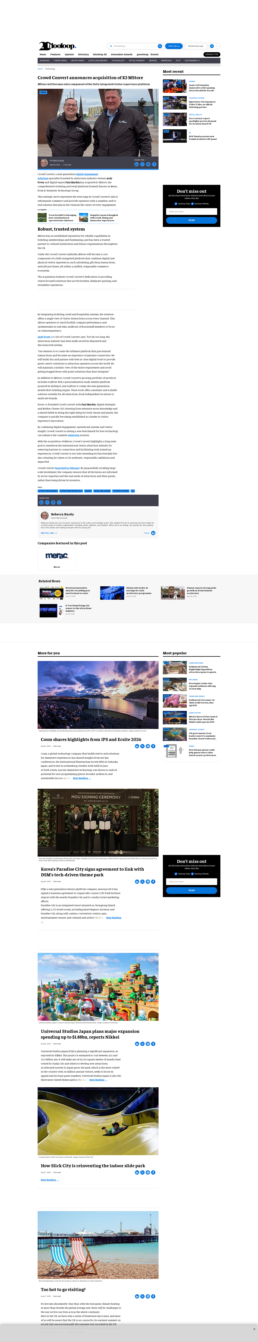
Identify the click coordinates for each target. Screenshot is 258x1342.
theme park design (197, 696)
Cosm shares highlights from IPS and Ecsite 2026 (91, 739)
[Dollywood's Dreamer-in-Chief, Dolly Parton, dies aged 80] (175, 700)
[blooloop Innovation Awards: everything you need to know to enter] (51, 592)
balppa (88, 491)
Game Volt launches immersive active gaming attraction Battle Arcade (202, 88)
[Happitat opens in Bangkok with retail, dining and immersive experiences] (83, 217)
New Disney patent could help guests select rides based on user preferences (202, 752)
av (190, 132)
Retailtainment (137, 60)
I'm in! (192, 220)
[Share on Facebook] (154, 164)
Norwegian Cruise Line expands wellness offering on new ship (202, 686)
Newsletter (212, 54)
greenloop (142, 54)
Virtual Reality (195, 114)
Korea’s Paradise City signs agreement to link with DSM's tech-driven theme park (92, 871)
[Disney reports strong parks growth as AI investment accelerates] (173, 592)
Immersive (166, 60)
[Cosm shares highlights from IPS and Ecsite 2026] (98, 694)
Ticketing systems (196, 98)
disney (191, 746)
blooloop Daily (184, 204)
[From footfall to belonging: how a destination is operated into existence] (42, 217)
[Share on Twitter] (142, 164)
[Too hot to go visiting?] (98, 1244)
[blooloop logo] (58, 46)
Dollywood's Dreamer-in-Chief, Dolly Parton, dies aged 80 (202, 702)
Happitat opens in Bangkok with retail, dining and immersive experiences (104, 218)
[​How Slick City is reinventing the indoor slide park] (98, 1120)
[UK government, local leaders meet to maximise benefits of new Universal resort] (175, 733)
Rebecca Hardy (58, 160)
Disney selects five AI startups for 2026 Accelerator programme (138, 590)
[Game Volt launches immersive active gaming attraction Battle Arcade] (175, 85)
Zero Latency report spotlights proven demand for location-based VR (202, 121)
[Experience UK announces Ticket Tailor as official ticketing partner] (175, 102)
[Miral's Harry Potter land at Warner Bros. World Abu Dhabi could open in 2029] (175, 717)
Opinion (69, 54)
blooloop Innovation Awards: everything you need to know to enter (78, 590)
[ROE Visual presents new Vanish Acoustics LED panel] (175, 135)
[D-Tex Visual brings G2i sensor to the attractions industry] (51, 610)
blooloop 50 (100, 54)
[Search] (160, 46)
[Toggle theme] (212, 46)
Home (40, 69)
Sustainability (192, 60)
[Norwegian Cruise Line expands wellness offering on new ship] (175, 684)
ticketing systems (120, 491)
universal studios (196, 729)
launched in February (67, 467)
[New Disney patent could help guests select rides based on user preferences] (175, 750)
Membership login (195, 46)
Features (55, 54)
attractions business (48, 491)
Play (178, 60)
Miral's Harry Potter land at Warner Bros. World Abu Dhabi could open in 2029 (203, 719)
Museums (44, 60)
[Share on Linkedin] (136, 164)
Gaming (192, 81)
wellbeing (193, 679)
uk (133, 491)
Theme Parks (60, 60)
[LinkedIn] (153, 533)
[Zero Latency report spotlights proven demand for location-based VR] (175, 119)
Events (155, 54)
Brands (153, 60)
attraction (74, 435)
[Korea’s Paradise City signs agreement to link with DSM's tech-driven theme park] (98, 822)
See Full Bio (47, 533)
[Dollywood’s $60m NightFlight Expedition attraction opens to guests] (175, 667)
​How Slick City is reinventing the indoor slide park (93, 1165)
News (43, 54)
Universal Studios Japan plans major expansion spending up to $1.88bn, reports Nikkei (90, 1034)
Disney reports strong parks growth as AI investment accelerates (201, 590)
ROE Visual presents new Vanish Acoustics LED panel (203, 137)
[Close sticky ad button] (254, 1329)
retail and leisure (102, 491)
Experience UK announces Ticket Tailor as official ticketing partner (202, 104)
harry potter (195, 713)
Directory (83, 54)
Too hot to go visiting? (63, 1289)
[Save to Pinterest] (148, 164)
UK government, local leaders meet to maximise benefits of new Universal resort (202, 737)
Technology (118, 60)
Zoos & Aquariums (97, 60)
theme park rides (196, 663)
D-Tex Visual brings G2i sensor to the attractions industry (78, 608)
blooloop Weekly (202, 204)
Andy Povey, (44, 336)
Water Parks (77, 60)
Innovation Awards (121, 54)
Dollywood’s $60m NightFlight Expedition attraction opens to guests (202, 669)
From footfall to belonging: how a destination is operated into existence (63, 218)
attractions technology (71, 491)
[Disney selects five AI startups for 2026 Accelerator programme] (112, 592)
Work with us (174, 46)
